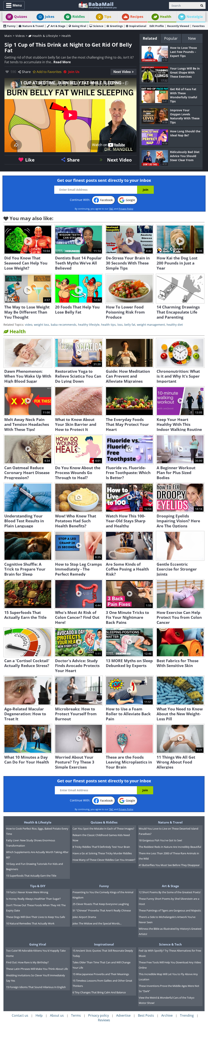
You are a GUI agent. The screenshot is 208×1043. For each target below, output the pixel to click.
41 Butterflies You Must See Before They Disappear (169, 865)
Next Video (122, 72)
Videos (20, 36)
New (192, 38)
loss (120, 325)
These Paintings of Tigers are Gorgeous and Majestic (170, 910)
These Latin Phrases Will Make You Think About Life (37, 969)
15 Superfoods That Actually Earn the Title (31, 875)
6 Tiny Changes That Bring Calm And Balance (99, 992)
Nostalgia (194, 16)
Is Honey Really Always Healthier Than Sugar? (33, 899)
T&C (111, 208)
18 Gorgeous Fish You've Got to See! (160, 840)
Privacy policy (98, 1015)
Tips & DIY (37, 886)
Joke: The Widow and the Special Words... (97, 923)
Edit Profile (157, 26)
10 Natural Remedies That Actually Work (30, 923)
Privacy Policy (126, 208)
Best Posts (146, 1015)
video (28, 325)
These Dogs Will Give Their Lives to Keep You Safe (35, 917)
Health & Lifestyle (44, 36)
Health (165, 16)
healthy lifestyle (89, 325)
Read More (62, 62)
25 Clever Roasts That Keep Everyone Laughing (101, 904)
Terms (76, 1015)
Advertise (123, 1015)
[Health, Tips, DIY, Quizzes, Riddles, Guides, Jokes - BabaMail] (97, 5)
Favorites (198, 26)
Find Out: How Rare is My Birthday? (27, 962)
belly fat (129, 325)
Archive (167, 1015)
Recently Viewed (178, 26)
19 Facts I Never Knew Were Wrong (27, 892)
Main (8, 36)
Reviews (104, 1020)
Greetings (116, 26)
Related (150, 38)
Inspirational (137, 26)
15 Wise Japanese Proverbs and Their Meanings (101, 974)
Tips (107, 16)
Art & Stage (58, 26)
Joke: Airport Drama (84, 917)
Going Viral (79, 26)
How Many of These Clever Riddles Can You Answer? (104, 860)
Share (26, 72)
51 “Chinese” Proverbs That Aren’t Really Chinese (102, 910)
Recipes (136, 16)
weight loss (41, 325)
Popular (171, 38)
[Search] (202, 5)
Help (39, 1015)
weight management (151, 325)
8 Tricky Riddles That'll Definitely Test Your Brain (101, 847)
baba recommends (63, 325)
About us (57, 1015)
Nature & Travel (33, 26)
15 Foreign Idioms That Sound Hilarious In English (36, 987)
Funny (11, 26)
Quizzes (20, 16)
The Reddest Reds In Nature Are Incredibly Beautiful (170, 847)
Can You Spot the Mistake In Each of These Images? (103, 828)
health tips (108, 325)
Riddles (78, 16)
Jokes (49, 16)
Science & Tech (170, 944)
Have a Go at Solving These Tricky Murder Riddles (102, 853)
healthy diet (175, 325)
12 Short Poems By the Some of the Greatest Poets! (169, 892)
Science (98, 26)
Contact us (20, 1015)
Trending (187, 1015)
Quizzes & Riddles (104, 822)
